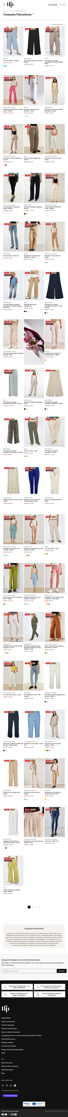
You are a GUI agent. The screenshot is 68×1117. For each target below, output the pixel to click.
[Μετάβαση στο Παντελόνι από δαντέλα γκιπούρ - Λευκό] (34, 90)
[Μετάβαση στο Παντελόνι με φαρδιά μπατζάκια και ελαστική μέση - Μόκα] (55, 41)
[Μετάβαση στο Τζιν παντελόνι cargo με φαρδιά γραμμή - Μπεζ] (13, 334)
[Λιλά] (6, 555)
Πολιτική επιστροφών (9, 1028)
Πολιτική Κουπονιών (8, 1039)
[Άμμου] (47, 313)
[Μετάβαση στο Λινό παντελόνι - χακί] (34, 432)
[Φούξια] (49, 751)
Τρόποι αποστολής (8, 1021)
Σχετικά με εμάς (7, 1063)
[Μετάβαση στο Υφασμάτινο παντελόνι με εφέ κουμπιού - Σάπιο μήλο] (55, 578)
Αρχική (5, 11)
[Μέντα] (28, 604)
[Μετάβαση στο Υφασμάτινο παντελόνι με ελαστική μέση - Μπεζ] (55, 773)
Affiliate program (7, 1070)
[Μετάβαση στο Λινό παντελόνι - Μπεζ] (55, 529)
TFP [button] (2, 1059)
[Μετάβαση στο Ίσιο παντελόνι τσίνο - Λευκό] (13, 676)
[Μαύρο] (24, 311)
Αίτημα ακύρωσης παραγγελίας (12, 1049)
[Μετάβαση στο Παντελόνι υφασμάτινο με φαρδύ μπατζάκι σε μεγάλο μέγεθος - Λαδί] (34, 627)
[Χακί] (47, 554)
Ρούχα (10, 11)
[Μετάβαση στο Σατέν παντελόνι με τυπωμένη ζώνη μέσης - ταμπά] (55, 627)
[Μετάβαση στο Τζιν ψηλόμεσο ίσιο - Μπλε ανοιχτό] (34, 676)
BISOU (26, 254)
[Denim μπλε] (6, 66)
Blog (3, 1073)
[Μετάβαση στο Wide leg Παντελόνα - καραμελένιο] (34, 285)
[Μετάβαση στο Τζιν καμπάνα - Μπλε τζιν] (13, 237)
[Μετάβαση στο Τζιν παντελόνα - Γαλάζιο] (13, 41)
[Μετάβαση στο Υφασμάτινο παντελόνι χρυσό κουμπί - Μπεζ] (34, 822)
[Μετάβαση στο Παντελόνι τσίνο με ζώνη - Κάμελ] (55, 237)
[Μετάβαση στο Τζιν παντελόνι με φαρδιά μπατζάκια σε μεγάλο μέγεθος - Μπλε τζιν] (13, 285)
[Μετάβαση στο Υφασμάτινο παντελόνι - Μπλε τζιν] (34, 724)
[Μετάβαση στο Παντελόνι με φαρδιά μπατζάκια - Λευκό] (55, 432)
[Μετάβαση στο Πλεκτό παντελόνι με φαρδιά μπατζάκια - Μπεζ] (55, 90)
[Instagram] (6, 1085)
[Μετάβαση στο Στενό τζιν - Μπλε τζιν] (55, 822)
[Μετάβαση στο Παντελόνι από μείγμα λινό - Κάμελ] (13, 773)
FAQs (3, 1053)
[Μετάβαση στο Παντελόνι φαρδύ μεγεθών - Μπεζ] (55, 481)
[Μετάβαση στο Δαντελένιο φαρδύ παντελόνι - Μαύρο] (34, 41)
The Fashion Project (9, 107)
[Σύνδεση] (61, 4)
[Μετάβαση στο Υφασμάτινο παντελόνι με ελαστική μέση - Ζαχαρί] (55, 334)
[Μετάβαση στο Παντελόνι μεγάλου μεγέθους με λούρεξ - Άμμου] (55, 676)
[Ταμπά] (4, 604)
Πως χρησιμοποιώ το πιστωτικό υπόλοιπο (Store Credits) (21, 1035)
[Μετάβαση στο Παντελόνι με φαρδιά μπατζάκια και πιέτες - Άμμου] (55, 383)
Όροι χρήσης (49, 1111)
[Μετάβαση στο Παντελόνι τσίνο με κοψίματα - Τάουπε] (13, 139)
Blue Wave (27, 693)
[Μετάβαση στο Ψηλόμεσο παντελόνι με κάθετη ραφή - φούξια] (13, 90)
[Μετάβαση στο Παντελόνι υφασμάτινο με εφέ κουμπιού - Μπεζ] (34, 529)
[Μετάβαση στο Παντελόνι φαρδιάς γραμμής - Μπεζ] (34, 383)
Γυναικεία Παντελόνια (20, 11)
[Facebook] (2, 1085)
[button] (4, 5)
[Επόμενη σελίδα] (39, 907)
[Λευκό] (24, 555)
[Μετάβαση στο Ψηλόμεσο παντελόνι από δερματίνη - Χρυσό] (34, 237)
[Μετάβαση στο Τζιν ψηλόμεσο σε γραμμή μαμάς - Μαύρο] (13, 188)
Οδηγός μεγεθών (7, 1042)
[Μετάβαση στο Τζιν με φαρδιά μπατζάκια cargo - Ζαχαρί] (55, 188)
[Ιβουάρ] (49, 263)
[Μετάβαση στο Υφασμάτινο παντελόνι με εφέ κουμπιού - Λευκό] (13, 627)
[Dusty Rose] (28, 555)
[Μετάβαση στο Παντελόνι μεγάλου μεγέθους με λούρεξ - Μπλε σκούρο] (13, 724)
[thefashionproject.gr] (5, 1008)
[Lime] (47, 653)
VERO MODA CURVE (51, 693)
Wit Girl (47, 351)
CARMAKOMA (7, 302)
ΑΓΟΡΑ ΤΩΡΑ (34, 345)
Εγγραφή (62, 971)
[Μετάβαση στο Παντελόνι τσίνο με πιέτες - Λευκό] (55, 139)
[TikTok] (11, 1085)
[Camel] (4, 165)
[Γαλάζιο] (26, 116)
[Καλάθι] (64, 4)
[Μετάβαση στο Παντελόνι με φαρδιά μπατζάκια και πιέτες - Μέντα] (13, 383)
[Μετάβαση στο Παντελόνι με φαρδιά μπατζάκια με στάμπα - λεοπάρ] (13, 432)
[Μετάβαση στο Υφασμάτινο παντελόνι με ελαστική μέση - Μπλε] (34, 481)
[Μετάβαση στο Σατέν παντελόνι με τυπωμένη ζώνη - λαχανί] (13, 578)
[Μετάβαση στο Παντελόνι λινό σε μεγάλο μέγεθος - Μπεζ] (55, 724)
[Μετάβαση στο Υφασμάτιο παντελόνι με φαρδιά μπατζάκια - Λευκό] (13, 822)
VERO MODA (28, 58)
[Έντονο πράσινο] (47, 751)
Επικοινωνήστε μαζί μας (9, 1066)
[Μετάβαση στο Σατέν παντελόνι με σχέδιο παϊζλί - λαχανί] (13, 871)
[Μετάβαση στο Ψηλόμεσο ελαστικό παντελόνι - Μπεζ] (13, 481)
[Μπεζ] (26, 214)
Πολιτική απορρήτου (60, 1111)
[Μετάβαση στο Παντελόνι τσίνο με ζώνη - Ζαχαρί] (34, 773)
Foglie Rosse (28, 546)
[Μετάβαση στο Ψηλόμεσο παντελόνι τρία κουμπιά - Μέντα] (13, 529)
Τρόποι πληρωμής (7, 1025)
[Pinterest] (15, 1085)
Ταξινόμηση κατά (57, 24)
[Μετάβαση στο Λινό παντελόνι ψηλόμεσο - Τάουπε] (34, 139)
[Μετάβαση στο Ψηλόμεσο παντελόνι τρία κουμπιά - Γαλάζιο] (34, 578)
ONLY (4, 58)
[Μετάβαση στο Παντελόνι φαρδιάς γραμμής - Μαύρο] (34, 188)
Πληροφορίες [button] (5, 1018)
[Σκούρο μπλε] (45, 409)
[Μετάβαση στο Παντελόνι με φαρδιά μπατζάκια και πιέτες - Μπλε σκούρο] (55, 285)
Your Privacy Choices (8, 1046)
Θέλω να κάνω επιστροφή (10, 1032)
